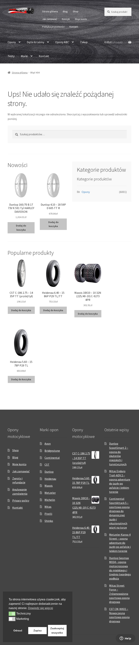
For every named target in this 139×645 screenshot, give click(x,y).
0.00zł (113, 42)
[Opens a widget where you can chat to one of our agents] (125, 638)
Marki (24, 56)
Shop (75, 11)
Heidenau (50, 479)
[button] (12, 614)
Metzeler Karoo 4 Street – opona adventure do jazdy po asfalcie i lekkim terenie (120, 543)
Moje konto (81, 19)
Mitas (48, 506)
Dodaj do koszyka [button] (21, 227)
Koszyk (66, 19)
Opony (12, 42)
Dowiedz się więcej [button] (40, 608)
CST (47, 464)
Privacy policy (20, 500)
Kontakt (74, 26)
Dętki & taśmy (35, 42)
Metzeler (50, 492)
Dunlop (49, 471)
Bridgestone (52, 450)
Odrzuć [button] (17, 630)
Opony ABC (62, 42)
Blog (65, 11)
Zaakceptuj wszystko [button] (57, 630)
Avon (48, 443)
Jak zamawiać (49, 19)
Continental (52, 457)
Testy (11, 56)
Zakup (84, 42)
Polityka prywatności (53, 26)
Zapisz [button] (37, 630)
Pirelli (48, 514)
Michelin (50, 500)
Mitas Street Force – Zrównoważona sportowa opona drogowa (119, 594)
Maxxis (49, 485)
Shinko (49, 521)
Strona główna (50, 11)
